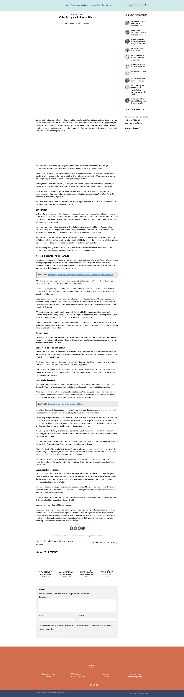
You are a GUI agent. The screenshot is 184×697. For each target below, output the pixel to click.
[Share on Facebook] (71, 528)
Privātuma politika (135, 677)
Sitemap (106, 674)
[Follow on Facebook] (87, 685)
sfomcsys (86, 24)
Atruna (106, 677)
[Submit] (145, 5)
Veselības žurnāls (101, 5)
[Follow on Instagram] (90, 685)
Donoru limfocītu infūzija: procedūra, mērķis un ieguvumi (86, 572)
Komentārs (43, 597)
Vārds (41, 615)
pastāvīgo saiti (89, 536)
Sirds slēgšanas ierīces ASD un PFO (101, 543)
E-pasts (82, 615)
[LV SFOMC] (49, 5)
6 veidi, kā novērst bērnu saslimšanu (138, 80)
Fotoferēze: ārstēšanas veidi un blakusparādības (66, 572)
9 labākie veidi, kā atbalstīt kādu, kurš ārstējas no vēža (138, 101)
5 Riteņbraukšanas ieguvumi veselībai (138, 66)
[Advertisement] (77, 102)
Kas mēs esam (135, 674)
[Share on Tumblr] (83, 528)
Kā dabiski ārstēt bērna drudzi (107, 571)
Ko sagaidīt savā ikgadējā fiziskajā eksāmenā (137, 58)
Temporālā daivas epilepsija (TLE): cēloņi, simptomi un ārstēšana (136, 120)
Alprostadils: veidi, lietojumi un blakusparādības (45, 572)
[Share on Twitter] (75, 528)
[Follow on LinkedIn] (97, 685)
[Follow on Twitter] (94, 685)
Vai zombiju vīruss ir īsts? (138, 73)
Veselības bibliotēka (77, 5)
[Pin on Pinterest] (79, 528)
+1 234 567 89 (48, 677)
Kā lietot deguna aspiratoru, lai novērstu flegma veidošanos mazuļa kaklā (138, 90)
